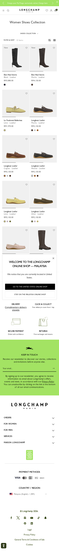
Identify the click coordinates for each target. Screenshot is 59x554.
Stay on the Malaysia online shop (30, 294)
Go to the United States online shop (30, 287)
